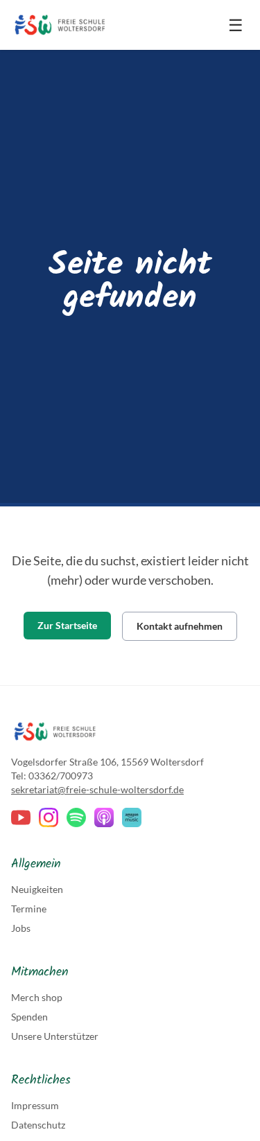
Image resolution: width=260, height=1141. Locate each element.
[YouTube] (21, 817)
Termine (28, 908)
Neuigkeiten (37, 889)
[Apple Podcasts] (104, 817)
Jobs (21, 928)
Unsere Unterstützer (54, 1036)
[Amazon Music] (131, 817)
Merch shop (36, 997)
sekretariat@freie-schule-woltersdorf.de (97, 789)
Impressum (35, 1105)
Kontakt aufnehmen (180, 626)
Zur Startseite (67, 625)
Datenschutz (38, 1125)
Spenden (29, 1017)
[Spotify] (76, 817)
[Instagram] (48, 817)
